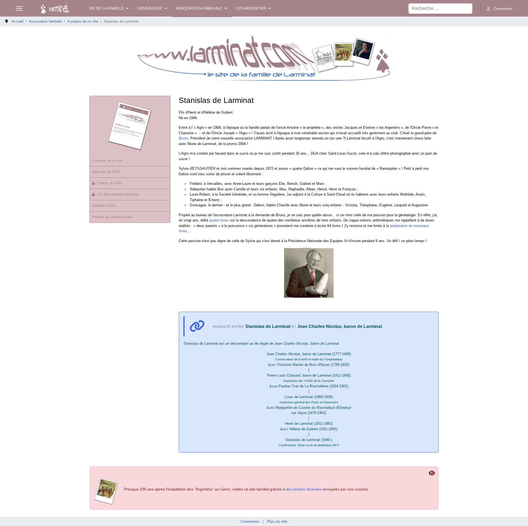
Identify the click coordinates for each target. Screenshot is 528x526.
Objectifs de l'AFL (106, 172)
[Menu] (19, 8)
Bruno (183, 138)
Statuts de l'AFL (110, 183)
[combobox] (440, 8)
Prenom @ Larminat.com (112, 217)
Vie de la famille (106, 8)
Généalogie (149, 8)
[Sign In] (499, 9)
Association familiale (199, 8)
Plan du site (277, 521)
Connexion (250, 521)
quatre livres (219, 220)
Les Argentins (251, 8)
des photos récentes (303, 489)
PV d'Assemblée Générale (118, 194)
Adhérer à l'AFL (104, 206)
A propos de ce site (107, 160)
